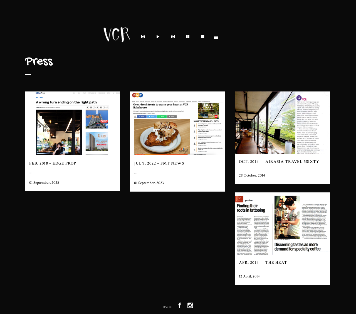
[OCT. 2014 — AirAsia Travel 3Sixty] (282, 122)
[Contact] (203, 37)
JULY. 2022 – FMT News (159, 163)
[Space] (189, 37)
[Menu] (144, 37)
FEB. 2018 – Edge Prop (52, 163)
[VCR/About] (159, 37)
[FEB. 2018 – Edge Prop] (72, 123)
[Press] (174, 37)
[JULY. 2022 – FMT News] (177, 123)
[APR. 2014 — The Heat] (282, 223)
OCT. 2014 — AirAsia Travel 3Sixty (279, 161)
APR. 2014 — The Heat (263, 262)
